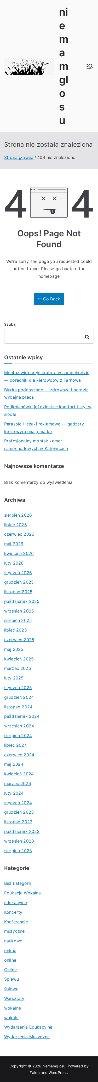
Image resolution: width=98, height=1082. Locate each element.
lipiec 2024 (15, 745)
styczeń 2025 (18, 687)
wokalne (12, 1008)
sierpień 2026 (18, 515)
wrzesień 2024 (19, 725)
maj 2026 (13, 543)
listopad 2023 (18, 821)
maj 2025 (13, 649)
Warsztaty (14, 998)
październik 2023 (22, 831)
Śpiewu (11, 979)
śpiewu (11, 988)
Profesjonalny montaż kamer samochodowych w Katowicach (36, 444)
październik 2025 (22, 601)
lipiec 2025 (15, 630)
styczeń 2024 (18, 802)
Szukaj (10, 324)
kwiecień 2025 (19, 658)
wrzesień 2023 (19, 841)
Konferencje (16, 921)
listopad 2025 (18, 591)
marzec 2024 (17, 783)
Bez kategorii (17, 883)
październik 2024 (22, 716)
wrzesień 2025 (19, 611)
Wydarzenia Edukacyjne (28, 1027)
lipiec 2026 (15, 524)
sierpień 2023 (18, 850)
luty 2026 (14, 563)
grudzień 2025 (19, 582)
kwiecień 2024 (19, 773)
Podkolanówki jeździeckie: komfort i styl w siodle (47, 410)
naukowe (13, 940)
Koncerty (13, 912)
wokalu (11, 1017)
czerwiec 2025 (19, 639)
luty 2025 (14, 678)
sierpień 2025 (18, 620)
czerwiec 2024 (19, 754)
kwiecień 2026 (19, 553)
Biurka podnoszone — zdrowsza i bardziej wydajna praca (47, 393)
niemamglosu (63, 66)
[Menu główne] (89, 66)
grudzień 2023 (19, 812)
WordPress (58, 1072)
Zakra (35, 1072)
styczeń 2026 (18, 572)
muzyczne (14, 931)
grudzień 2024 (19, 697)
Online (10, 969)
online (10, 950)
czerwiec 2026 (19, 534)
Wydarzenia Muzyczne (27, 1036)
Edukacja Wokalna (22, 892)
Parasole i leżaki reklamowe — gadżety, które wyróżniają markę (44, 427)
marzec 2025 (17, 668)
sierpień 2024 (18, 735)
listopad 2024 (18, 706)
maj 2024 (13, 764)
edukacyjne (15, 902)
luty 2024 (14, 793)
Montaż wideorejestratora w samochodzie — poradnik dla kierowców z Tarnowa (46, 376)
